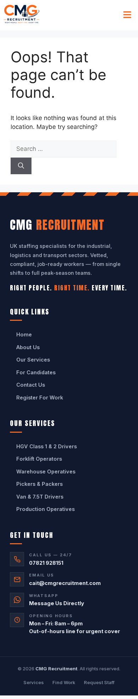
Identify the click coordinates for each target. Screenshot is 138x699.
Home (24, 334)
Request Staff (99, 682)
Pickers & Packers (39, 484)
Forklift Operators (39, 459)
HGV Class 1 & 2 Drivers (46, 446)
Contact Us (30, 385)
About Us (28, 347)
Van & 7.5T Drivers (39, 497)
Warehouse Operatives (45, 471)
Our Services (33, 360)
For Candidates (36, 372)
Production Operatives (45, 509)
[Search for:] (63, 148)
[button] (127, 15)
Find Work (63, 682)
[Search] (21, 166)
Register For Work (39, 397)
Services (33, 682)
